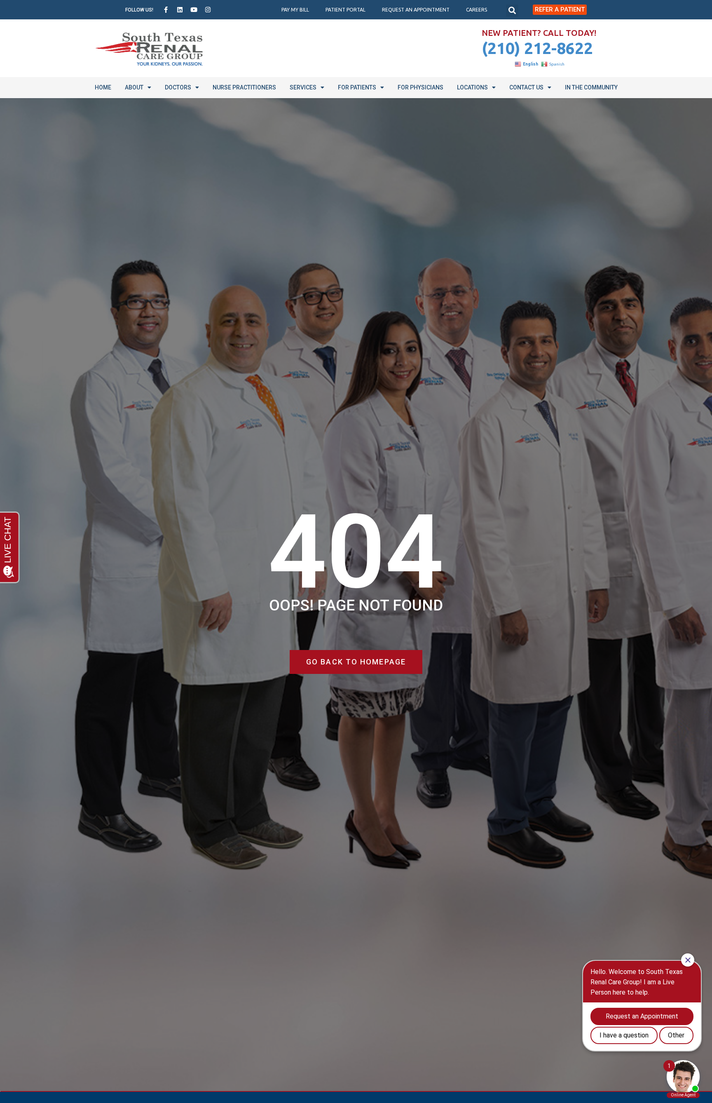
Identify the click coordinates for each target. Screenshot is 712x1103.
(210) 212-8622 (537, 48)
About (134, 87)
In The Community (591, 87)
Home (103, 87)
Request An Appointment (416, 9)
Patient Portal (345, 9)
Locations (472, 87)
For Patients (357, 87)
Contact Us (526, 87)
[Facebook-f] (166, 10)
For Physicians (420, 87)
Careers (476, 9)
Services (303, 87)
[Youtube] (194, 10)
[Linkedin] (180, 10)
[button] (512, 11)
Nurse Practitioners (244, 87)
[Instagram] (208, 10)
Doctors (178, 87)
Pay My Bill (295, 9)
